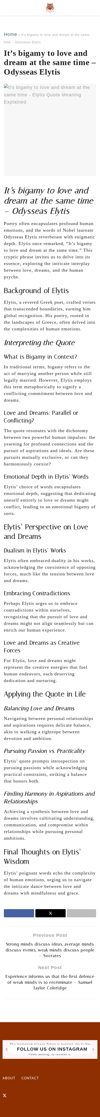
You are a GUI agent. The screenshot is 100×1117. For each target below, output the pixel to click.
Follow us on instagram (51, 1049)
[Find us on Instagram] (13, 1096)
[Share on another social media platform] (81, 913)
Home (10, 34)
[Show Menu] (6, 7)
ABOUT (9, 1078)
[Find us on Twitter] (5, 1096)
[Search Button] (94, 7)
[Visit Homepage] (50, 8)
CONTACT (30, 1078)
